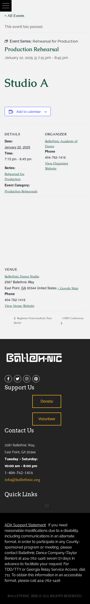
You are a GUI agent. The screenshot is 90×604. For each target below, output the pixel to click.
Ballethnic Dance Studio (22, 276)
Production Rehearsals (21, 191)
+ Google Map (67, 288)
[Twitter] (17, 378)
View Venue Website (19, 306)
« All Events (14, 15)
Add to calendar (28, 112)
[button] (6, 6)
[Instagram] (26, 378)
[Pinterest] (36, 378)
